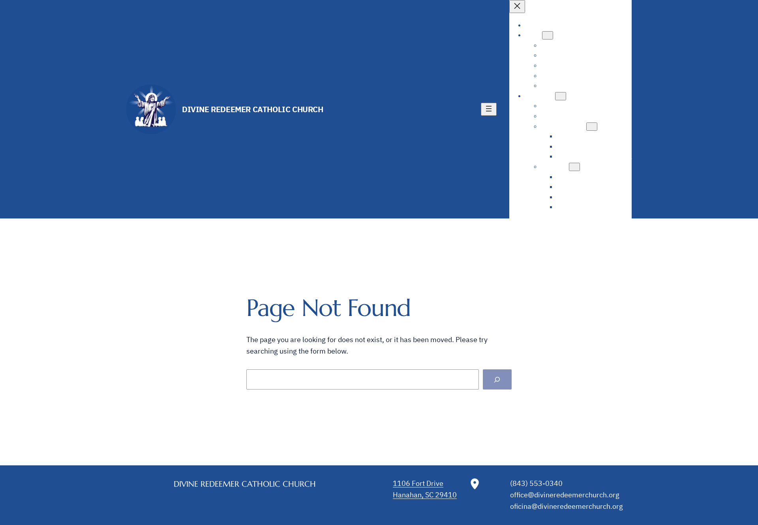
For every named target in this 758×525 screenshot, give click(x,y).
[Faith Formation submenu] (591, 126)
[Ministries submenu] (574, 167)
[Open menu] (489, 109)
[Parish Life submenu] (560, 96)
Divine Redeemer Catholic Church (252, 109)
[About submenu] (547, 35)
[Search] (497, 379)
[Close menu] (517, 6)
